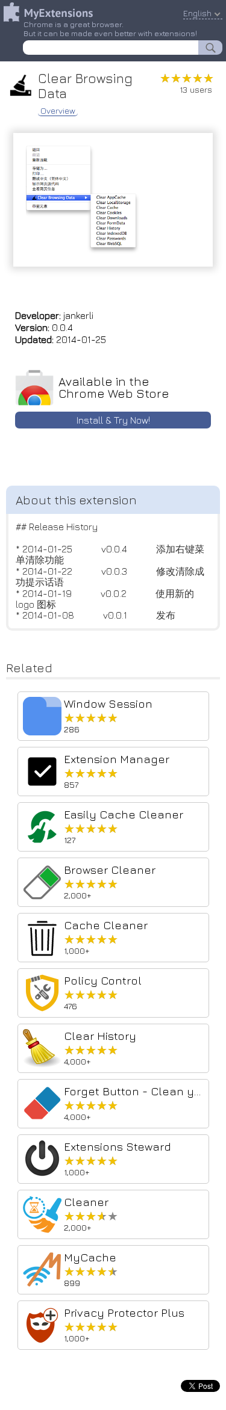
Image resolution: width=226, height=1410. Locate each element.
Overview (57, 111)
